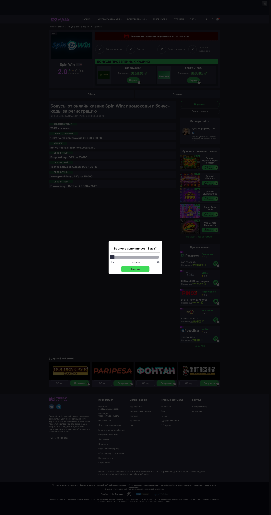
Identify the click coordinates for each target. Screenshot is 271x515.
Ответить (135, 269)
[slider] (112, 257)
